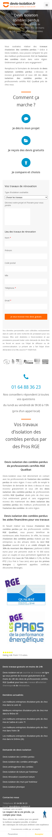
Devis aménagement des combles (18, 766)
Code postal (10, 263)
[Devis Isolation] (19, 4)
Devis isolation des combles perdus (18, 756)
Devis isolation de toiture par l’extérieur (20, 771)
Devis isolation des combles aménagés (20, 761)
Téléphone (10, 288)
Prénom (8, 250)
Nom (8, 238)
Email (8, 300)
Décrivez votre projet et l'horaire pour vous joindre (24, 203)
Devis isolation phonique (14, 786)
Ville (6, 275)
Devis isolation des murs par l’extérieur (20, 781)
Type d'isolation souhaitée (16, 192)
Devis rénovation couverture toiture (19, 776)
